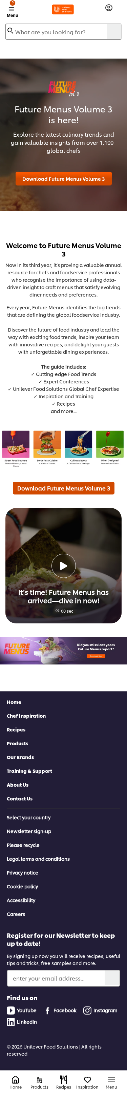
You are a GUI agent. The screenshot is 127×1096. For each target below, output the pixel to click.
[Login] (109, 8)
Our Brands (20, 757)
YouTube (27, 1010)
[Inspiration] (87, 1080)
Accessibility (21, 900)
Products (17, 743)
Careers (16, 914)
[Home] (15, 1080)
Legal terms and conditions (38, 858)
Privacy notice (22, 872)
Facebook (65, 1010)
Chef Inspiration (26, 715)
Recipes (16, 729)
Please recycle (23, 845)
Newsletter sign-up (29, 831)
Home (14, 701)
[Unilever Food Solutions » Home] (62, 9)
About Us (17, 784)
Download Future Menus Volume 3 (63, 178)
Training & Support (29, 770)
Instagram (105, 1010)
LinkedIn (27, 1021)
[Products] (39, 1080)
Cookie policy (22, 886)
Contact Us (20, 798)
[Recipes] (63, 1079)
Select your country (28, 817)
